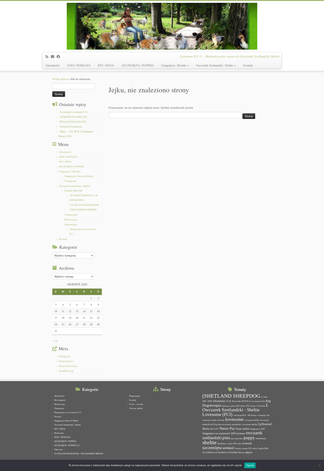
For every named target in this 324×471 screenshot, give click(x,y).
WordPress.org (66, 370)
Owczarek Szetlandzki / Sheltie (215, 65)
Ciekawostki (70, 214)
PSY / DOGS (106, 65)
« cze (55, 341)
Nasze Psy (227, 428)
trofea (254, 448)
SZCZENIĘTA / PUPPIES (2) (67, 445)
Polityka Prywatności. (71, 126)
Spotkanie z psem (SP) (227, 444)
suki (239, 444)
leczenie (221, 420)
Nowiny (57, 416)
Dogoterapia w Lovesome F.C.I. (68, 412)
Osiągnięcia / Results (174, 65)
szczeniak (247, 443)
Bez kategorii (60, 400)
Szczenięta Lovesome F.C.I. (74, 112)
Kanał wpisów (66, 361)
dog (268, 401)
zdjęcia (248, 452)
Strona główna (60, 79)
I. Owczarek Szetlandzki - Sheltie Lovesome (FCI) (235, 410)
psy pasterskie (237, 438)
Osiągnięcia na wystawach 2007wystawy (223, 433)
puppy (249, 437)
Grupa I (253, 406)
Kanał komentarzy (68, 366)
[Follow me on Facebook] (59, 57)
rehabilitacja (261, 438)
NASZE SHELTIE (73, 190)
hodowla (261, 406)
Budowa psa (70, 219)
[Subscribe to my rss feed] (48, 57)
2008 (210, 401)
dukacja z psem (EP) (231, 406)
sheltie (209, 442)
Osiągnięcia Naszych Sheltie (78, 176)
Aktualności (52, 65)
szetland (228, 448)
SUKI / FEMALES (78, 65)
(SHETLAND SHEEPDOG (231, 396)
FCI (247, 406)
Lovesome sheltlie (249, 424)
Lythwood (265, 424)
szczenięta (212, 447)
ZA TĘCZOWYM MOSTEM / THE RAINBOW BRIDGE (78, 453)
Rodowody (59, 433)
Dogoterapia (70, 224)
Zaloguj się (64, 356)
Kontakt (248, 65)
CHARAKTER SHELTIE (73, 117)
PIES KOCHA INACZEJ (73, 121)
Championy (70, 181)
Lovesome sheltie (251, 420)
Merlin (205, 428)
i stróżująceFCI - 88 (241, 415)
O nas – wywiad (136, 404)
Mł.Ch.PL (214, 429)
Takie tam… (59, 449)
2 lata (264, 397)
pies (226, 437)
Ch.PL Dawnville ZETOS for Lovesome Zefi (245, 401)
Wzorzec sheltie (136, 408)
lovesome (234, 419)
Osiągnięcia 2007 (257, 429)
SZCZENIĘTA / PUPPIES (138, 65)
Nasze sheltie (242, 428)
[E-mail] (54, 57)
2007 (204, 401)
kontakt (213, 420)
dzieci (242, 406)
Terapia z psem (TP (243, 448)
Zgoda (250, 465)
